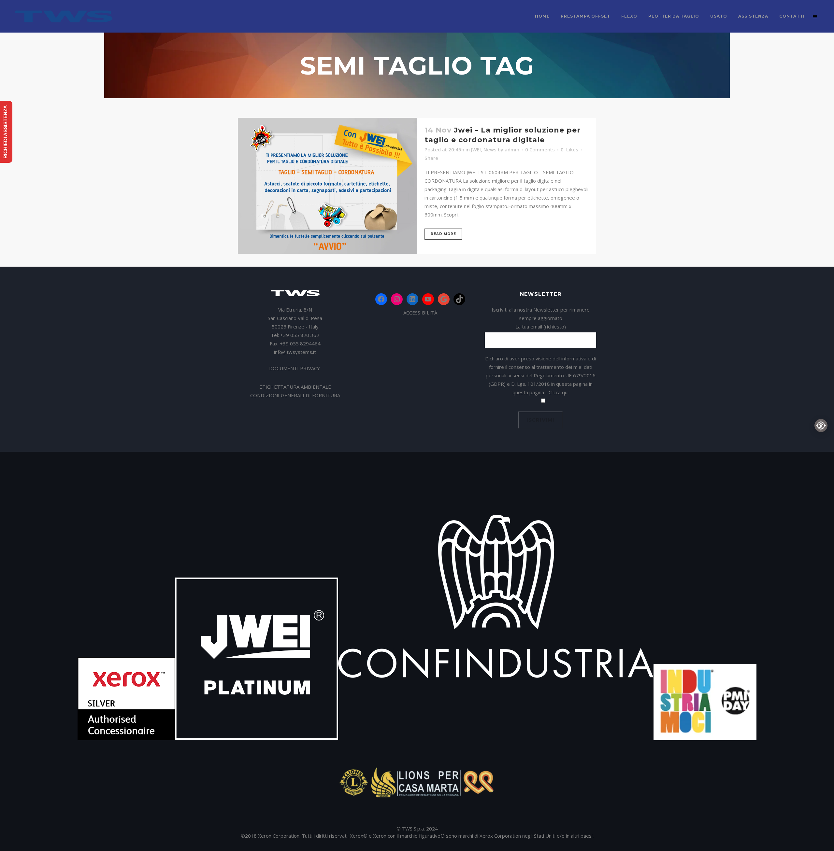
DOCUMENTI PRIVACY (295, 368)
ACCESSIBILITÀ (420, 312)
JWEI (476, 149)
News (489, 149)
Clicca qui (558, 392)
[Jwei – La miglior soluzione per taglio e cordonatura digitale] (327, 186)
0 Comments (540, 149)
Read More (443, 234)
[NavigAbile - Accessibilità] (820, 425)
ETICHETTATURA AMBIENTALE (295, 387)
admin (512, 149)
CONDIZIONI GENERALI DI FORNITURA (295, 395)
